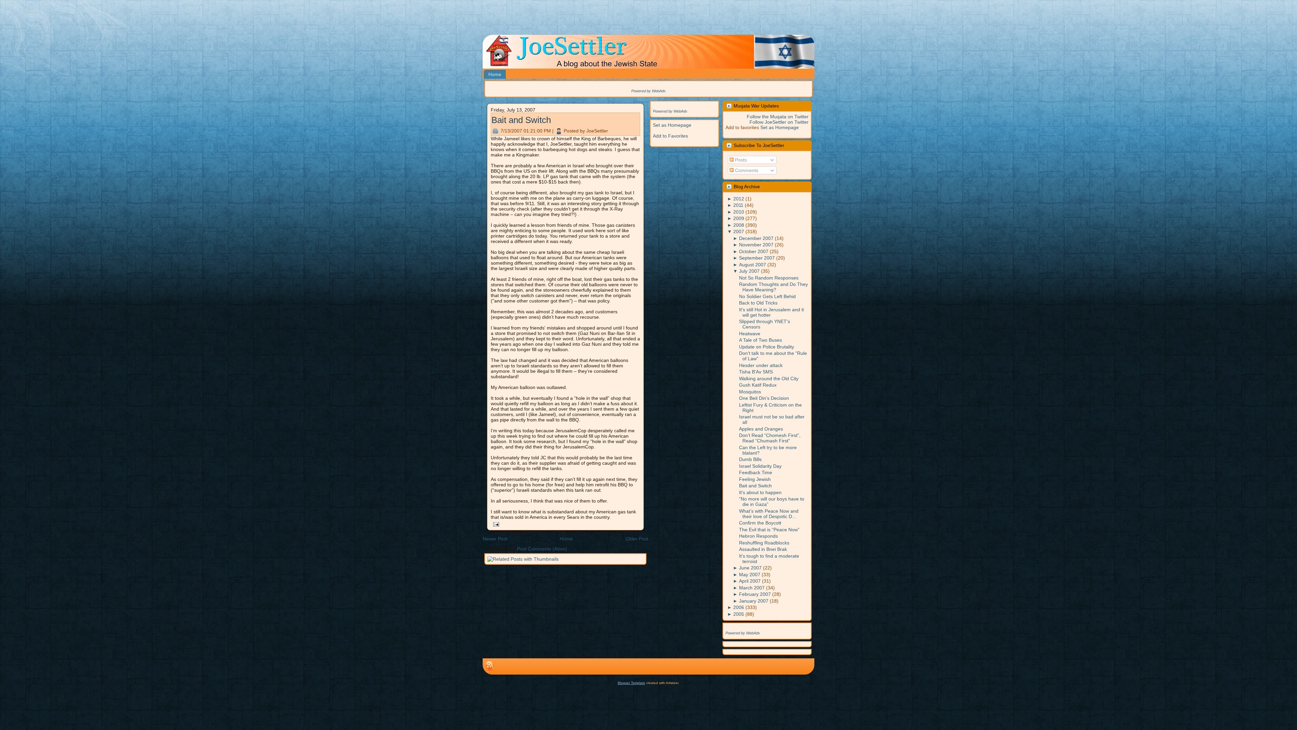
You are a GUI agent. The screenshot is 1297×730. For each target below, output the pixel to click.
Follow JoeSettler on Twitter (779, 122)
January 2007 (753, 601)
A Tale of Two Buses (760, 340)
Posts (740, 160)
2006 (738, 607)
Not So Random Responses (768, 278)
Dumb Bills (750, 459)
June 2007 (750, 567)
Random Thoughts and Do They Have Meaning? (773, 287)
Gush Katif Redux (758, 385)
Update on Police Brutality (766, 346)
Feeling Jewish (755, 479)
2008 (738, 225)
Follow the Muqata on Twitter (778, 116)
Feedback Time (755, 472)
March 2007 (752, 587)
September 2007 (757, 258)
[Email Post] (495, 524)
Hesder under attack (761, 365)
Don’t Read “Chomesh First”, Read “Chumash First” (769, 438)
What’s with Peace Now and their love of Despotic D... (768, 513)
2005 (738, 614)
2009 (738, 218)
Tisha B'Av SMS (756, 371)
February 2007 (755, 594)
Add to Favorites (670, 136)
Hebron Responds (758, 536)
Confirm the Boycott (760, 523)
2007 (738, 231)
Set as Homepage (672, 125)
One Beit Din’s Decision (764, 398)
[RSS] (489, 666)
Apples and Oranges (761, 429)
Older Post (637, 538)
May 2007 (749, 574)
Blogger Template (631, 683)
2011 (738, 205)
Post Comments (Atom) (542, 549)
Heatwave (749, 333)
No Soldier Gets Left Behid (767, 296)
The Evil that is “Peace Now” (769, 529)
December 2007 (756, 238)
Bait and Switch (521, 120)
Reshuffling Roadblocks (764, 542)
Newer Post (495, 538)
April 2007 (750, 581)
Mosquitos (750, 391)
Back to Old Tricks (758, 303)
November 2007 (756, 244)
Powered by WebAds (648, 91)
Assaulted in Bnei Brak (763, 549)
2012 (738, 198)
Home (566, 538)
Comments (746, 170)
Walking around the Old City (768, 378)
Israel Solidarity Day (760, 466)
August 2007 (752, 264)
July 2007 (749, 271)
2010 (738, 212)
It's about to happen (760, 492)
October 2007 (753, 251)
